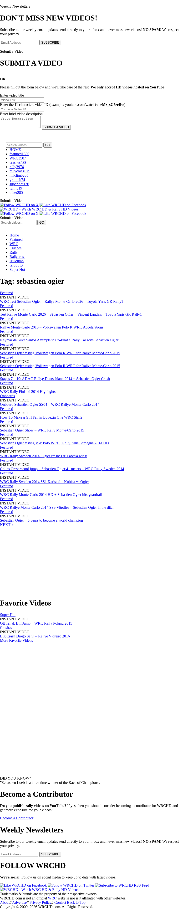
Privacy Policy (40, 902)
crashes (18, 162)
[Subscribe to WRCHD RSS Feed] (122, 885)
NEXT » (6, 525)
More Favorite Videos (16, 640)
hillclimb (19, 175)
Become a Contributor (16, 818)
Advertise (19, 902)
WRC (18, 158)
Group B (16, 265)
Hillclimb (17, 261)
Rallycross (17, 257)
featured (19, 154)
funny (16, 188)
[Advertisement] (91, 560)
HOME (15, 150)
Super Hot (17, 269)
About (5, 902)
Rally (14, 252)
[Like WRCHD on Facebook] (63, 205)
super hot (19, 184)
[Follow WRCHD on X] (19, 205)
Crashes (15, 248)
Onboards (7, 396)
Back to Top (76, 902)
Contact (60, 902)
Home (14, 235)
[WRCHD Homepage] (39, 209)
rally (17, 167)
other (16, 192)
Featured (16, 239)
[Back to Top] (39, 890)
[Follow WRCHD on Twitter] (71, 885)
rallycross (20, 171)
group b (17, 180)
